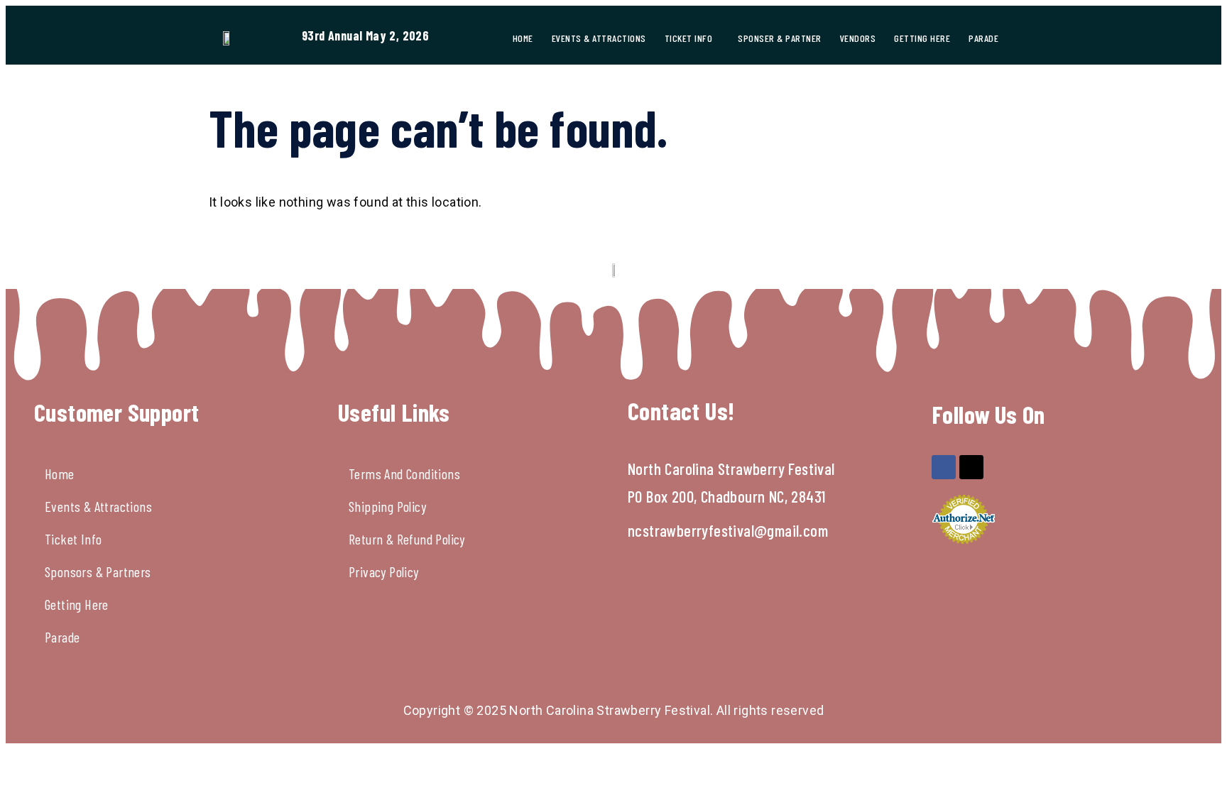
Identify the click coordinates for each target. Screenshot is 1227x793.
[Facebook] (944, 467)
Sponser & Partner (780, 38)
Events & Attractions (599, 38)
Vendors (858, 38)
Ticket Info (689, 38)
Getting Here (922, 38)
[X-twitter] (971, 467)
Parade (983, 38)
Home (523, 38)
